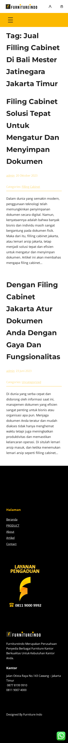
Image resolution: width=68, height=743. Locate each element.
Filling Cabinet (31, 187)
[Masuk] (50, 6)
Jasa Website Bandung (20, 719)
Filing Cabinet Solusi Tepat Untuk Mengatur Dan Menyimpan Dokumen (32, 131)
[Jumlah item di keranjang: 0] (61, 6)
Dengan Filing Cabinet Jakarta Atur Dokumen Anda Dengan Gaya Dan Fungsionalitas (33, 320)
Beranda (11, 519)
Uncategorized (31, 382)
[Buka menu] (10, 20)
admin (10, 175)
